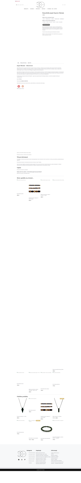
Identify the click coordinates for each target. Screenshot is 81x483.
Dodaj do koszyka (46, 24)
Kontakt (55, 8)
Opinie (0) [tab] (29, 62)
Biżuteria (43, 8)
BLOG (52, 8)
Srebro (52, 18)
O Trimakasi (49, 8)
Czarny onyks (57, 18)
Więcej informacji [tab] (23, 62)
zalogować (22, 173)
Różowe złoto (48, 18)
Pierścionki (38, 8)
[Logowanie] (63, 5)
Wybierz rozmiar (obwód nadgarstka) (48, 20)
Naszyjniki (32, 8)
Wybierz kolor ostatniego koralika (48, 17)
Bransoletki (26, 8)
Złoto (44, 18)
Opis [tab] (18, 62)
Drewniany (62, 18)
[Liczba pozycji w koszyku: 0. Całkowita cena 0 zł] (65, 5)
